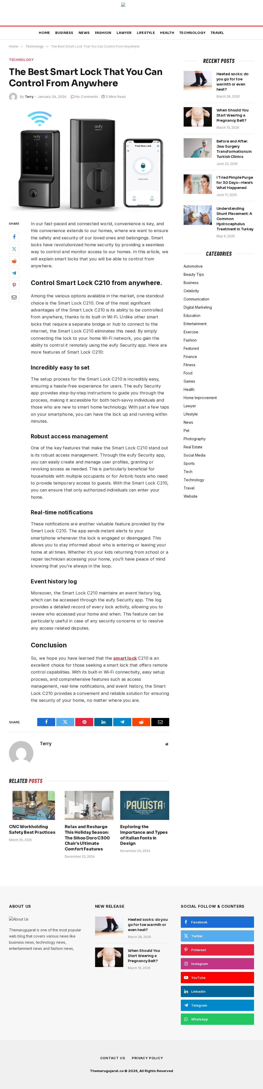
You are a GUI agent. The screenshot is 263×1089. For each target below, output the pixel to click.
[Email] (14, 297)
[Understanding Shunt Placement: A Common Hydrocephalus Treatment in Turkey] (198, 215)
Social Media (194, 455)
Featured (191, 348)
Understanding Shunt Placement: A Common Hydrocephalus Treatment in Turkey (235, 218)
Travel (217, 33)
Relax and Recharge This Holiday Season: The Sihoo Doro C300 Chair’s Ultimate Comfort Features (87, 838)
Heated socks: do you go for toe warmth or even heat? (233, 82)
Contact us (112, 1058)
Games (189, 381)
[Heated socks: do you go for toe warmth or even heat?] (198, 80)
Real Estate (193, 447)
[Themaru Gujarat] (131, 13)
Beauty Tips (194, 274)
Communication (196, 299)
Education (192, 315)
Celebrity (191, 291)
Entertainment (195, 323)
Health (167, 33)
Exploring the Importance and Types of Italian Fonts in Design (144, 835)
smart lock (125, 658)
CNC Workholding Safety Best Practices (32, 829)
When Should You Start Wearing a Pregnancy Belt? (233, 115)
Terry (29, 96)
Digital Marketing (198, 307)
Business (64, 33)
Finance (190, 356)
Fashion (103, 33)
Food (188, 373)
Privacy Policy (147, 1058)
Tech (188, 471)
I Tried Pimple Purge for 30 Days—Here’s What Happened (235, 182)
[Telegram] (14, 273)
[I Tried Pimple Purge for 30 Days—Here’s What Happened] (198, 184)
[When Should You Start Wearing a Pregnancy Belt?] (198, 117)
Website (191, 496)
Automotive (193, 266)
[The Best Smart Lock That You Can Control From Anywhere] (89, 159)
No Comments (87, 96)
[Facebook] (14, 237)
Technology (192, 33)
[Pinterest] (14, 285)
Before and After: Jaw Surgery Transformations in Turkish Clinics (234, 149)
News (84, 33)
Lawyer (124, 33)
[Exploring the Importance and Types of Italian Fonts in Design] (144, 805)
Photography (195, 439)
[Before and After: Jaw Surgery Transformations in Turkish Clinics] (198, 148)
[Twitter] (14, 249)
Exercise (191, 332)
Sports (189, 463)
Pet (186, 430)
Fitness (189, 365)
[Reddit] (14, 261)
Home (44, 33)
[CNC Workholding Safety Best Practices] (33, 805)
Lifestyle (146, 33)
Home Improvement (200, 397)
